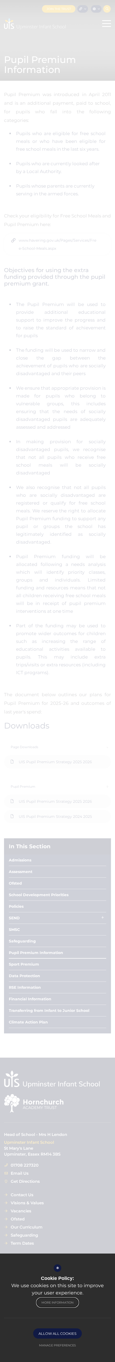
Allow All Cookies (57, 1333)
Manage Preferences (57, 1345)
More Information (57, 1302)
